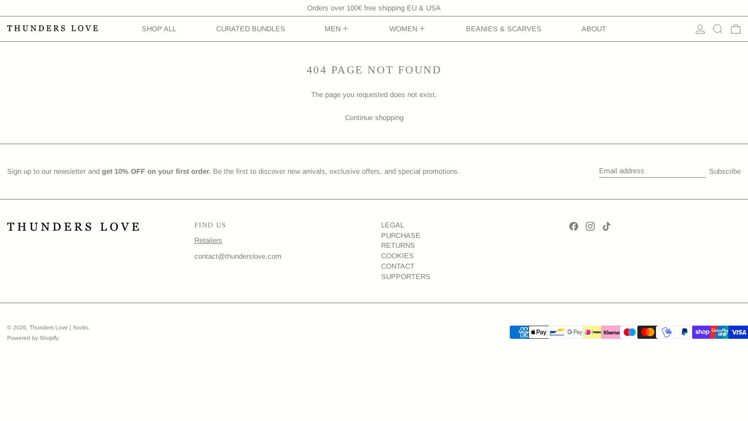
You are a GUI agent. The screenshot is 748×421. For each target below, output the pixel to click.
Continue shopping (374, 117)
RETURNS (398, 245)
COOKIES (397, 256)
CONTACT (398, 266)
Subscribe (725, 171)
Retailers (208, 240)
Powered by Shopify (33, 338)
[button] (717, 29)
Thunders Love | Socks (59, 328)
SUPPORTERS (405, 276)
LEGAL (392, 225)
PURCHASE (401, 235)
